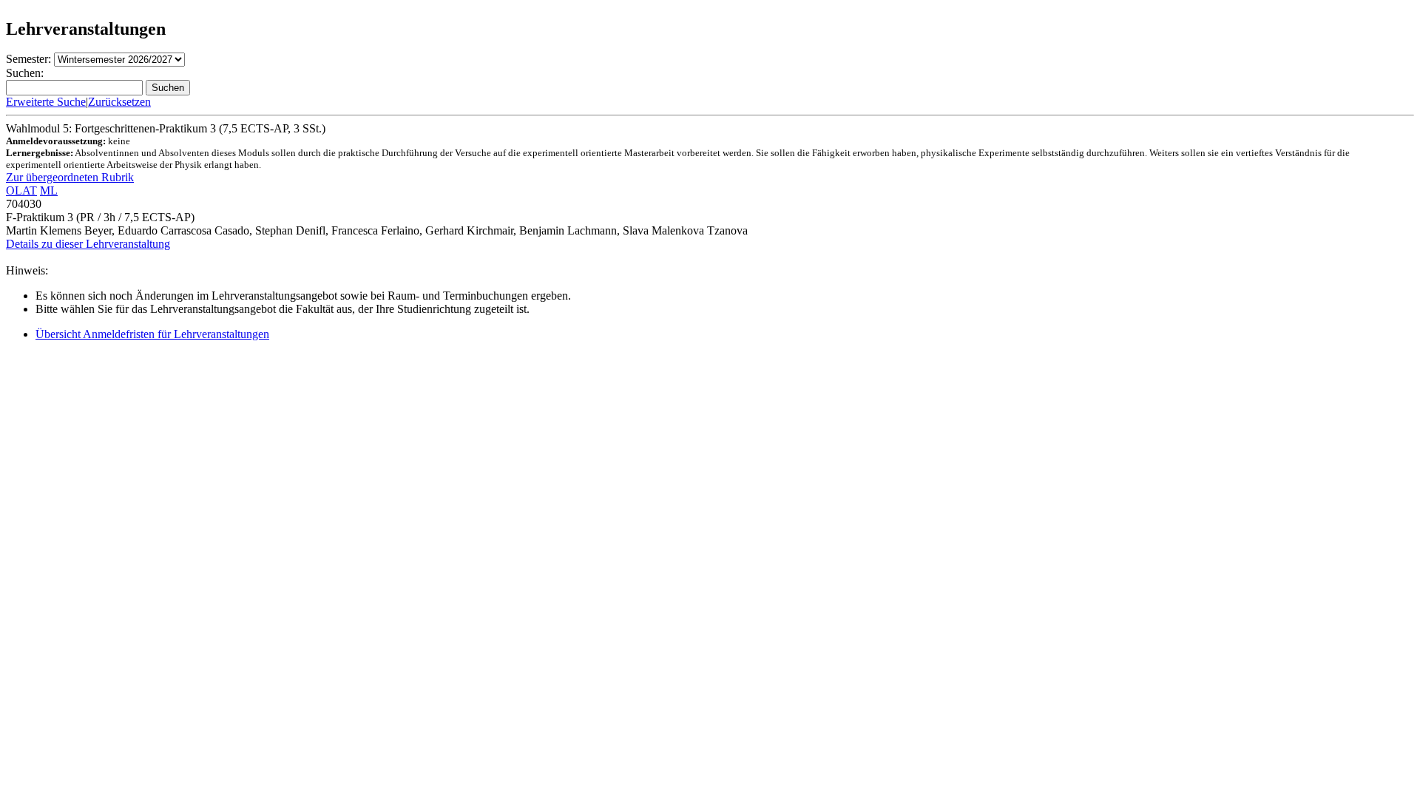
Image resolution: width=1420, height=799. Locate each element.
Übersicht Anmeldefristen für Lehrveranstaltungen (152, 334)
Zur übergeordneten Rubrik (70, 177)
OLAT (21, 190)
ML (49, 190)
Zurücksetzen (119, 101)
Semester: (28, 59)
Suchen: (25, 73)
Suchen (168, 87)
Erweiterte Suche (46, 101)
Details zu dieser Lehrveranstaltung (88, 243)
